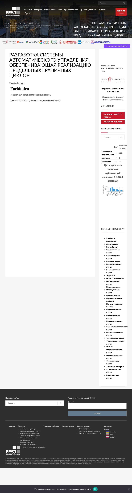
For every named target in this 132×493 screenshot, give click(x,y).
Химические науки (115, 366)
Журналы (110, 275)
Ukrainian (113, 432)
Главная (12, 426)
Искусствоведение (115, 278)
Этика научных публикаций (29, 433)
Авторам (21, 426)
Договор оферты (84, 429)
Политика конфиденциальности (90, 433)
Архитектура (112, 244)
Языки (106, 429)
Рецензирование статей (28, 445)
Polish (112, 434)
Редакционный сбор (27, 442)
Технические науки (115, 338)
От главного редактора (28, 429)
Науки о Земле (113, 295)
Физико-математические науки (114, 350)
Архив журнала (68, 426)
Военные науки (113, 261)
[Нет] (128, 489)
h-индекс (106, 158)
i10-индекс (106, 161)
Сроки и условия (83, 426)
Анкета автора (25, 440)
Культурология (113, 287)
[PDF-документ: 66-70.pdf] (50, 172)
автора (121, 12)
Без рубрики (111, 247)
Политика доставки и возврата (89, 431)
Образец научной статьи (28, 438)
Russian (112, 437)
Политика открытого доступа (30, 436)
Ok (95, 489)
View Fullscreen (16, 83)
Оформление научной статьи (30, 431)
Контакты (108, 426)
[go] (124, 3)
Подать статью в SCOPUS (117, 46)
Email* (70, 402)
